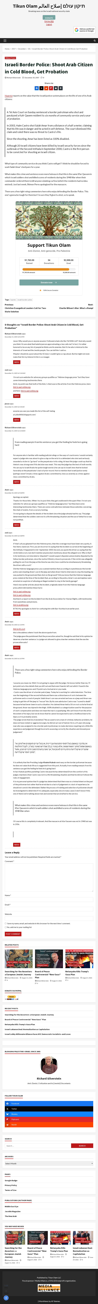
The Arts (10, 965)
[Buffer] (61, 88)
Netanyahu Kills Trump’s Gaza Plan (20, 1024)
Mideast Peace (10, 58)
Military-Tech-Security (75, 965)
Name (8, 895)
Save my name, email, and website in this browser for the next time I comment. (38, 923)
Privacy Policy (11, 1185)
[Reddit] (46, 88)
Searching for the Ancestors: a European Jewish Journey (29, 1014)
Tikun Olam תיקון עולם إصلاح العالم (49, 6)
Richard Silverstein (14, 78)
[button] (5, 40)
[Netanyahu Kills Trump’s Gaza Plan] (79, 958)
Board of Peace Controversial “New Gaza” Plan (48, 974)
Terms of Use (10, 1190)
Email (8, 904)
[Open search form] (95, 40)
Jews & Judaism (12, 962)
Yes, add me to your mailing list (19, 927)
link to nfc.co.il (19, 629)
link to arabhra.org (20, 605)
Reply (16, 362)
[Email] (56, 88)
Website (8, 914)
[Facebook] (37, 88)
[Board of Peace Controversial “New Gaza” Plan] (49, 958)
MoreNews (43, 1301)
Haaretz (8, 95)
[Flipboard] (51, 88)
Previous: (25, 308)
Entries (49, 21)
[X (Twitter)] (41, 88)
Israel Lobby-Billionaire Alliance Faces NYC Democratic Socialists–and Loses (38, 1034)
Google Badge (11, 1180)
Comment (9, 861)
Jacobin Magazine (12, 1211)
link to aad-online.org (21, 387)
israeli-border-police (25, 300)
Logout (49, 24)
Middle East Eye (11, 1206)
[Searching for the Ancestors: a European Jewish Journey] (19, 958)
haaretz (13, 300)
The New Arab (11, 1216)
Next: (76, 306)
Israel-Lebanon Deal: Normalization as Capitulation (27, 1029)
